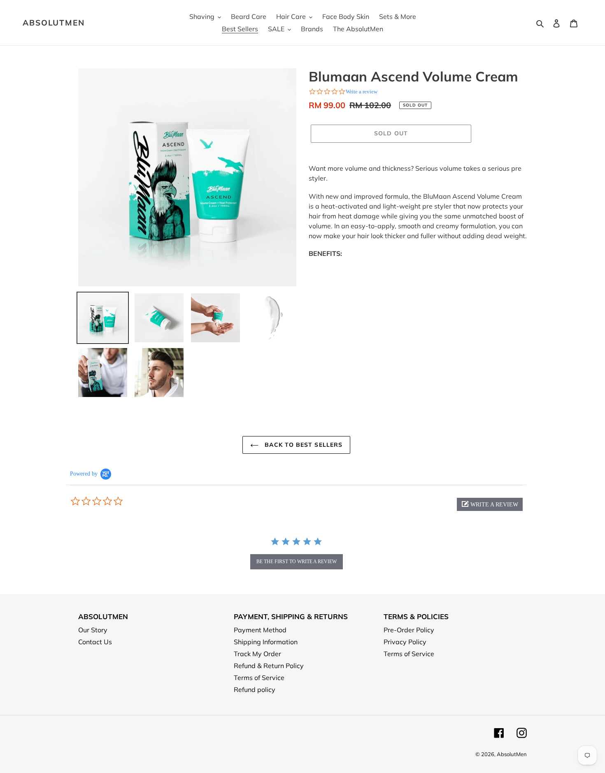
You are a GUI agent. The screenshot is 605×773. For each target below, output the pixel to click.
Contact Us (95, 642)
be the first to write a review (296, 561)
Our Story (92, 630)
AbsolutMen (54, 23)
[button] (490, 504)
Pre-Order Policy (409, 630)
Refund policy (254, 689)
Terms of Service (259, 677)
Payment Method (260, 630)
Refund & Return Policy (269, 666)
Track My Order (257, 654)
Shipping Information (266, 642)
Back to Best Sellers (303, 444)
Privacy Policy (405, 642)
